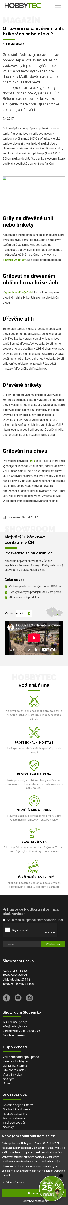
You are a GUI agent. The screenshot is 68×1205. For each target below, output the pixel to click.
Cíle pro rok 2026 (14, 1070)
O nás (6, 1083)
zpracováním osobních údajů (45, 920)
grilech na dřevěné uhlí (19, 292)
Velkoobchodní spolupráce (21, 1057)
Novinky (8, 1127)
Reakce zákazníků (15, 1113)
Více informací (14, 613)
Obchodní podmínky (16, 1109)
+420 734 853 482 (15, 970)
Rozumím (34, 1193)
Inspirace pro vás (14, 1122)
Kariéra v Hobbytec (16, 1061)
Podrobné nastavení (34, 1201)
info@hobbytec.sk (15, 1026)
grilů (32, 461)
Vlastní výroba (12, 1074)
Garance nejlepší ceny (18, 1105)
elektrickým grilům (14, 260)
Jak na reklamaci (14, 1118)
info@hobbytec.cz (15, 975)
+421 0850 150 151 (15, 1022)
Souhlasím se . (36, 920)
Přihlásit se (53, 944)
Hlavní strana (15, 44)
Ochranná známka (15, 1065)
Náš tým (8, 1079)
